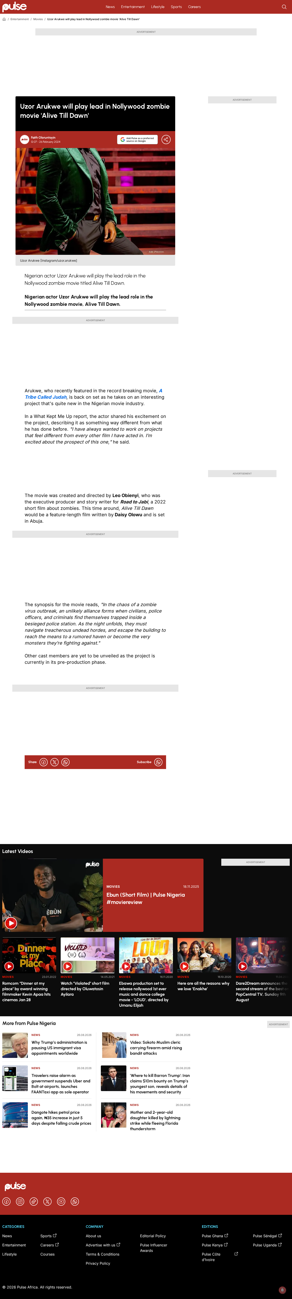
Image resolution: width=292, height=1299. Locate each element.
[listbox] (146, 974)
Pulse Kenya (212, 1245)
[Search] (285, 7)
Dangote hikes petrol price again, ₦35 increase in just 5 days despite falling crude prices (61, 1118)
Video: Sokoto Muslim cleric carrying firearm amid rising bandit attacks (156, 1048)
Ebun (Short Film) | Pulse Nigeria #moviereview (146, 898)
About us (93, 1236)
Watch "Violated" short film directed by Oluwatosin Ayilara (85, 989)
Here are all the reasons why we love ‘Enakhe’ (203, 986)
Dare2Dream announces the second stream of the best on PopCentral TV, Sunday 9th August (262, 991)
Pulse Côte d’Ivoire (211, 1257)
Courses (47, 1254)
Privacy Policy (98, 1263)
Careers (194, 7)
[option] (29, 975)
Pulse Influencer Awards (153, 1248)
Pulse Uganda (265, 1245)
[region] (146, 974)
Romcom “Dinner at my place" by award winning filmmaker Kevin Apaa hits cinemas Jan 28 (26, 991)
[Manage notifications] (282, 1290)
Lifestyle (157, 7)
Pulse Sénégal (265, 1236)
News (110, 7)
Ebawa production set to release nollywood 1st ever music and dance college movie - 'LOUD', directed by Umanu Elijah (144, 994)
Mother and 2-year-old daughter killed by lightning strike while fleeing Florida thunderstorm (155, 1120)
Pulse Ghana (212, 1236)
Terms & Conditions (102, 1254)
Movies (38, 19)
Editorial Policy (153, 1236)
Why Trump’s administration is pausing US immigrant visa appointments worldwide (59, 1048)
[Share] (166, 139)
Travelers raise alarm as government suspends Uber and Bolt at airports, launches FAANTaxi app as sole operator (60, 1084)
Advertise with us (100, 1245)
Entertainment (133, 7)
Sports (176, 7)
